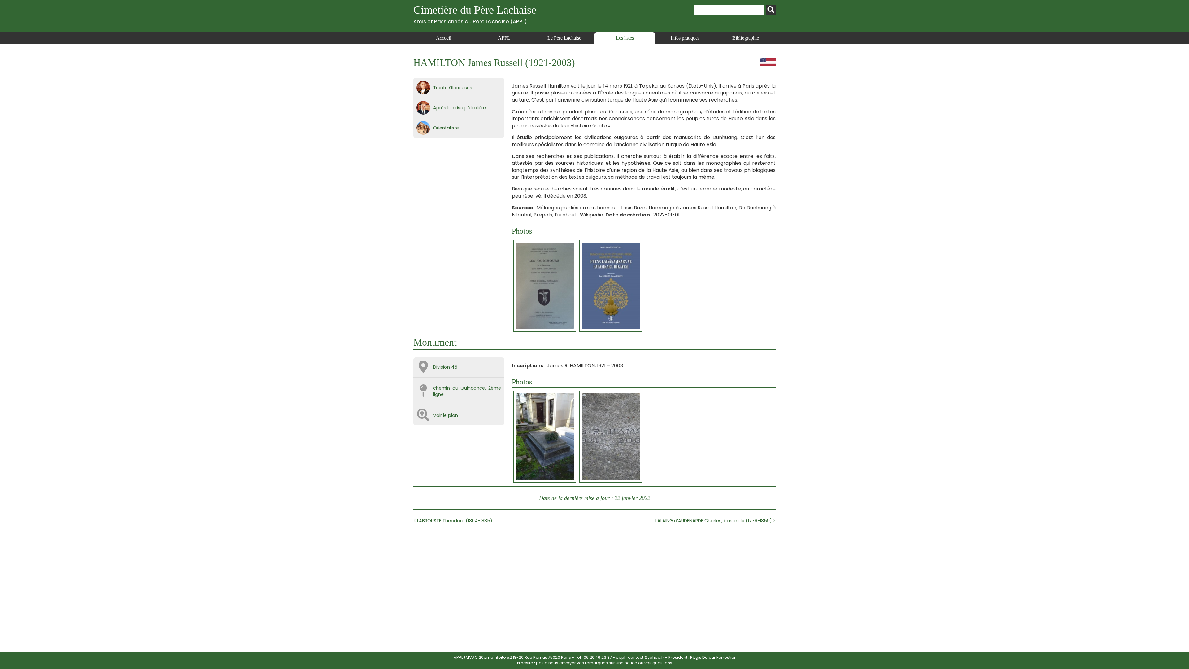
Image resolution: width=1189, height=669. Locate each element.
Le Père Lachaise (564, 38)
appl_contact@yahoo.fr (640, 657)
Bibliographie (745, 38)
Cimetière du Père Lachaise (474, 14)
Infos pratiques (685, 38)
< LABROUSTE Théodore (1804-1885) (452, 521)
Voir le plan (445, 415)
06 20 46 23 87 (598, 657)
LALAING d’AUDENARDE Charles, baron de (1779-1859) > (715, 521)
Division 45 (445, 367)
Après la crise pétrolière (459, 108)
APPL (504, 38)
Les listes (625, 38)
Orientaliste (446, 128)
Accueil (443, 38)
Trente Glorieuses (452, 88)
